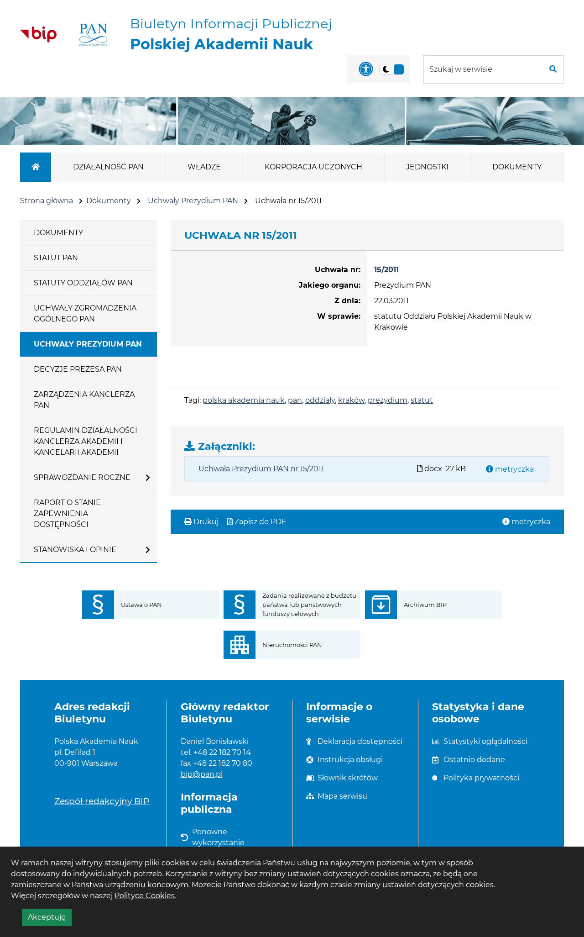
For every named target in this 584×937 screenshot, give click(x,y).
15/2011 (386, 269)
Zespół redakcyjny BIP (102, 800)
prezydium (387, 400)
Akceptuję (50, 919)
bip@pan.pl (202, 774)
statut (422, 400)
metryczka (513, 469)
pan (295, 400)
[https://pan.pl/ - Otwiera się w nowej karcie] (93, 34)
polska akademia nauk (244, 400)
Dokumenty (108, 200)
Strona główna (46, 200)
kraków (351, 400)
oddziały (320, 400)
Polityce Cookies (145, 895)
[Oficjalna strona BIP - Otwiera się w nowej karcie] (38, 34)
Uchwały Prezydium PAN (193, 200)
